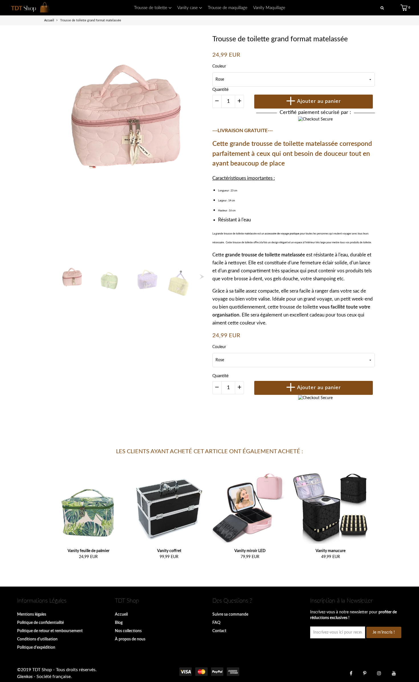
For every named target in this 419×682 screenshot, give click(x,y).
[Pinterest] (364, 673)
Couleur (219, 66)
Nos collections (128, 631)
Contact (219, 631)
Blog (119, 623)
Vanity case (188, 8)
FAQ (216, 623)
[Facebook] (351, 673)
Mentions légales (31, 614)
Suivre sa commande (230, 614)
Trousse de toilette (151, 8)
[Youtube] (394, 673)
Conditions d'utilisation (37, 639)
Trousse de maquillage (227, 8)
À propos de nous (130, 639)
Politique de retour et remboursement (50, 631)
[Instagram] (379, 673)
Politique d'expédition (36, 648)
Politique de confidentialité (40, 623)
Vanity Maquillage (269, 8)
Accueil (121, 614)
